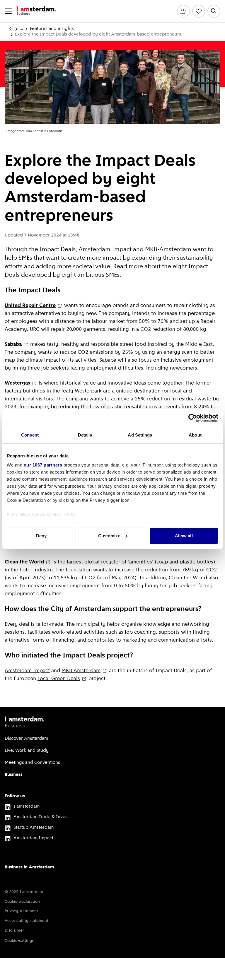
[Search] (213, 11)
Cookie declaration (22, 902)
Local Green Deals (59, 679)
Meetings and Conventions (32, 762)
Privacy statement (21, 911)
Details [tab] (85, 434)
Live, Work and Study (27, 750)
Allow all (184, 535)
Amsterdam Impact (27, 671)
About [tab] (195, 434)
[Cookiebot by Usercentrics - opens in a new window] (192, 418)
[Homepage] (10, 29)
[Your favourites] (198, 11)
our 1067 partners (43, 464)
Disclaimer (14, 930)
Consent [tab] (30, 434)
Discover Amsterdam (26, 738)
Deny (41, 535)
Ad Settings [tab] (140, 434)
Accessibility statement (26, 921)
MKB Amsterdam (81, 671)
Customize (109, 535)
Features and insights (52, 28)
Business (14, 774)
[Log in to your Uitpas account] (183, 11)
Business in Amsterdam (29, 867)
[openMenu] (8, 11)
